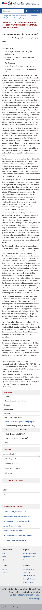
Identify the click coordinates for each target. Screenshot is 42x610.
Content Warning (28, 582)
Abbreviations (9, 409)
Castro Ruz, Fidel (9, 459)
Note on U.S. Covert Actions (13, 418)
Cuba (16, 430)
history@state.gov (34, 599)
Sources (7, 405)
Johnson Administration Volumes (16, 401)
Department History (28, 557)
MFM (5, 490)
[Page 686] (36, 159)
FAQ (3, 560)
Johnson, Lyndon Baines (12, 468)
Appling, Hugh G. (9, 454)
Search (4, 557)
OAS (4, 495)
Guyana (17, 438)
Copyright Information (29, 579)
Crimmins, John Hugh (11, 464)
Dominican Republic (20, 426)
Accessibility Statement (29, 569)
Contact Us (5, 572)
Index (6, 442)
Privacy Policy (27, 572)
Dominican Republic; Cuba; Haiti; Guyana (19, 422)
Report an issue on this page (10, 607)
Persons (7, 413)
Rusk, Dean (7, 473)
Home (3, 553)
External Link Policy (29, 576)
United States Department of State (25, 595)
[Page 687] (36, 309)
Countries (26, 560)
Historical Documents (29, 553)
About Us (4, 569)
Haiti (16, 434)
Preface (7, 397)
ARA (4, 485)
